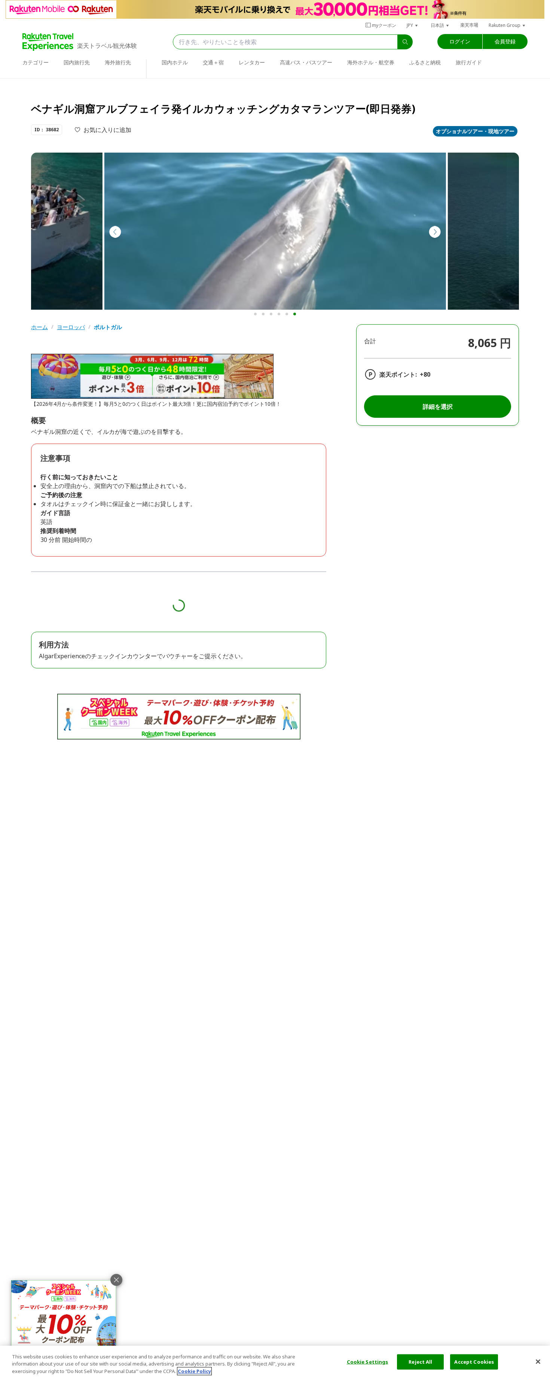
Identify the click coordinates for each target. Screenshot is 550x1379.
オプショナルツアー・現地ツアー (475, 131)
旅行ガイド (469, 62)
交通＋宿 (213, 62)
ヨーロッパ (71, 327)
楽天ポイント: (398, 374)
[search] (405, 41)
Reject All (420, 1361)
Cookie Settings (367, 1361)
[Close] (538, 1361)
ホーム (39, 327)
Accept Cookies (474, 1361)
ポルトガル (108, 327)
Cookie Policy (194, 1371)
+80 (425, 374)
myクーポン (384, 25)
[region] (275, 1362)
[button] (412, 25)
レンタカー (252, 62)
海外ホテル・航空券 (370, 62)
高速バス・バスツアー (306, 62)
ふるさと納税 (425, 62)
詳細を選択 (438, 406)
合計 (370, 341)
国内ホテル (175, 62)
